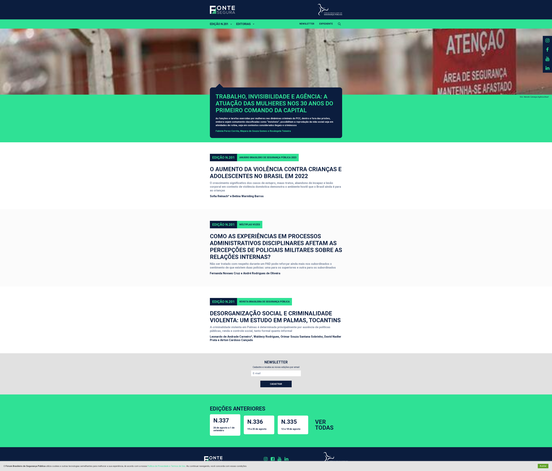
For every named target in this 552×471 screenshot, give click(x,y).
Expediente (326, 23)
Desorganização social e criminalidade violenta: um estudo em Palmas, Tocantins (275, 317)
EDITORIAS (243, 24)
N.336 (257, 424)
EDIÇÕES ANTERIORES (237, 409)
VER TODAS (324, 425)
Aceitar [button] (543, 466)
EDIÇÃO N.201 (219, 24)
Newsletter (306, 23)
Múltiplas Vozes (249, 224)
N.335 (290, 424)
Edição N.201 (223, 158)
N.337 (224, 424)
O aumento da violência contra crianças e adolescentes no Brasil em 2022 (276, 172)
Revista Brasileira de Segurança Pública (264, 301)
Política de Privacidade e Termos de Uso (166, 466)
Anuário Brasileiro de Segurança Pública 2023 (267, 157)
